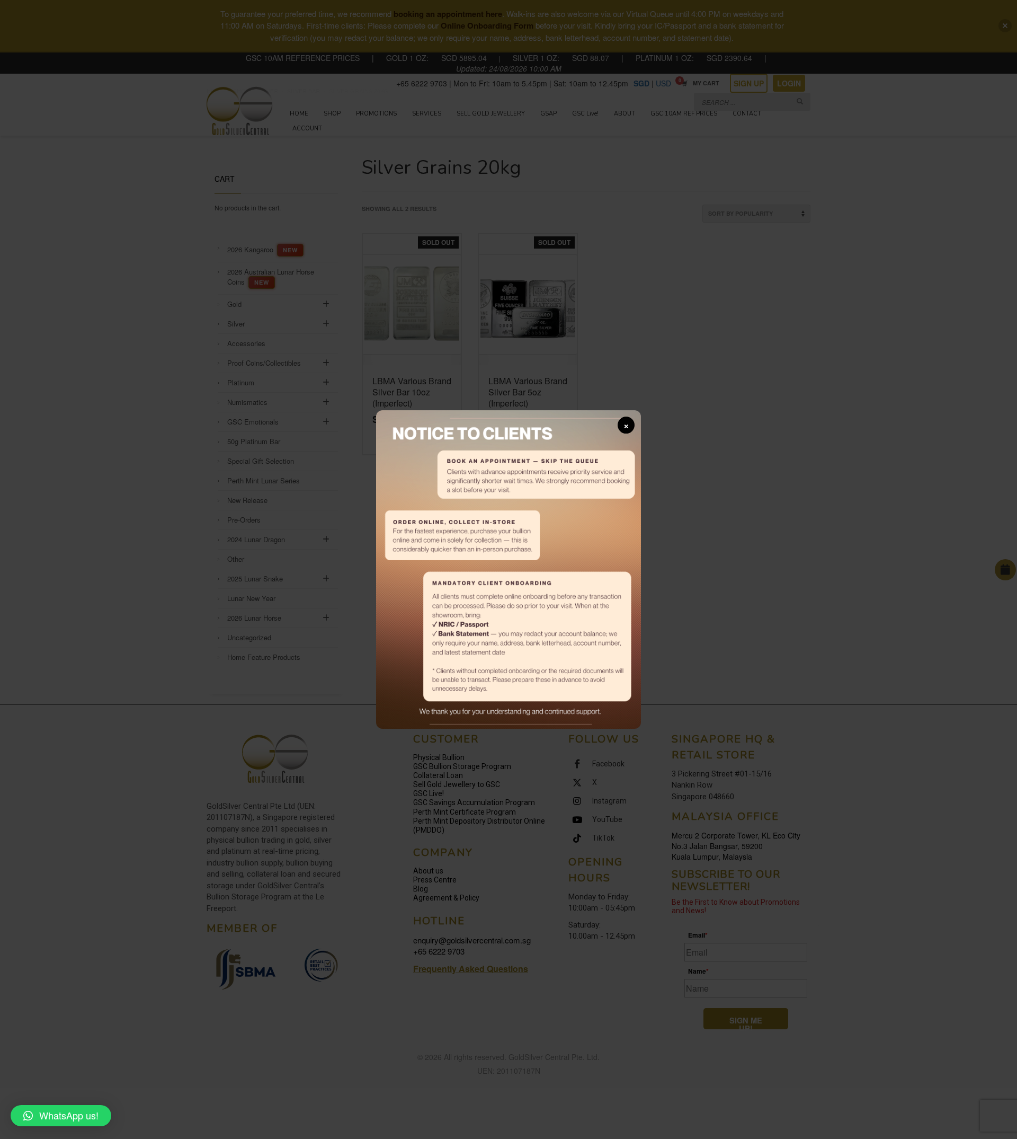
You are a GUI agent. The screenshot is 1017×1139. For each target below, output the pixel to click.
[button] (61, 1115)
